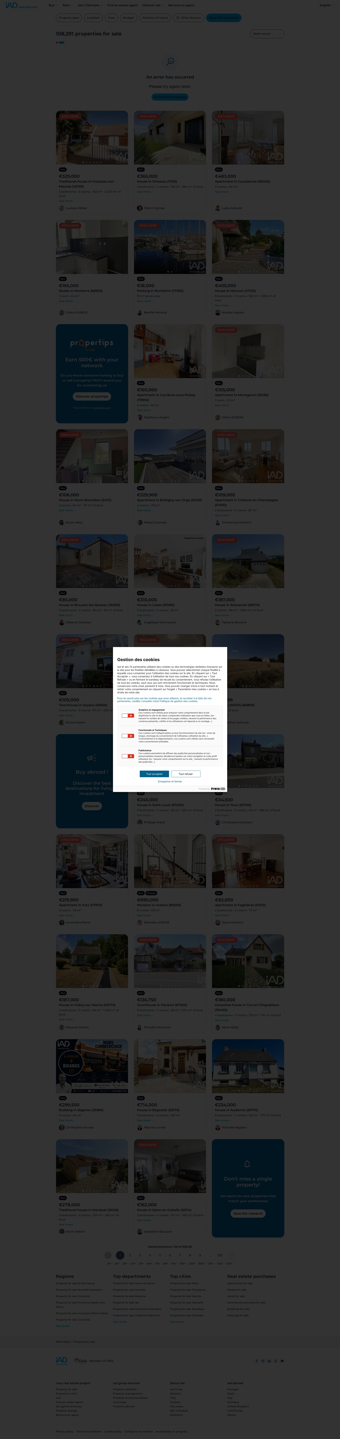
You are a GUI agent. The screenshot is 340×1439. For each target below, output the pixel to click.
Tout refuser (186, 773)
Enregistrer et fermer (170, 781)
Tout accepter (154, 773)
